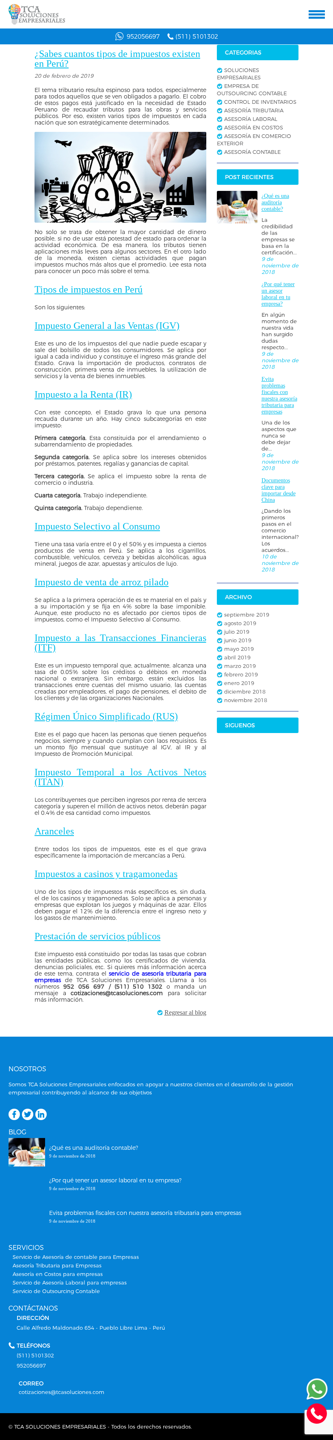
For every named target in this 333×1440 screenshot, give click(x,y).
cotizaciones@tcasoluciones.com (61, 1392)
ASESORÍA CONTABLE (252, 152)
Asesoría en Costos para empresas (58, 1274)
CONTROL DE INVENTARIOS (260, 101)
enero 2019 (239, 683)
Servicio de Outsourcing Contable (56, 1291)
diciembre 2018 (245, 691)
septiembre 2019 (246, 614)
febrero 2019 (241, 674)
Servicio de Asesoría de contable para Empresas (76, 1257)
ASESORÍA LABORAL (250, 119)
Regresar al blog (185, 1012)
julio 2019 (236, 631)
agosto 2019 (240, 623)
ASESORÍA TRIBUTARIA (253, 110)
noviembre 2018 (245, 700)
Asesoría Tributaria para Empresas (57, 1265)
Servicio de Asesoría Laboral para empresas (70, 1282)
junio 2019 (237, 640)
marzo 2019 (240, 666)
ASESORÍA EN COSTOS (253, 127)
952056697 (143, 36)
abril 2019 (237, 657)
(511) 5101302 (196, 36)
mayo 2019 (239, 649)
